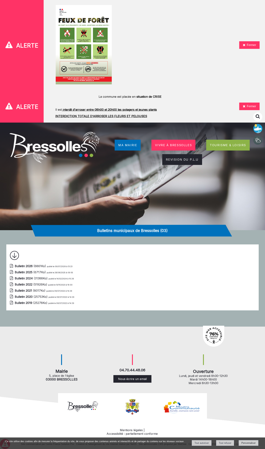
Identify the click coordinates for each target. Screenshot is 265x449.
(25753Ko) (31, 296)
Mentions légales (131, 430)
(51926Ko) (31, 284)
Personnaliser (248, 443)
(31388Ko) (31, 278)
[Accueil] (55, 148)
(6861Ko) (31, 266)
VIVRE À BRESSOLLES (173, 145)
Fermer (251, 45)
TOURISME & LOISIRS (228, 145)
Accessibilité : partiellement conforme (132, 433)
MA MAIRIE (127, 145)
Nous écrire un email (132, 379)
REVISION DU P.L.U (182, 159)
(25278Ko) (31, 303)
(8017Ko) (30, 290)
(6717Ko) (31, 272)
